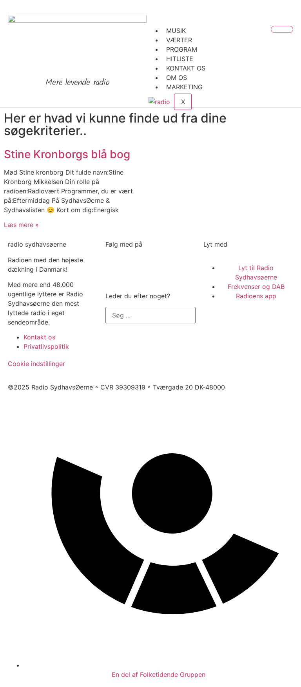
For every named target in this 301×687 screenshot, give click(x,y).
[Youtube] (137, 265)
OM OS (176, 77)
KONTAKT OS (185, 68)
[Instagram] (158, 265)
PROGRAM (181, 49)
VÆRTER (179, 40)
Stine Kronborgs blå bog (67, 154)
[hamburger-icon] (282, 29)
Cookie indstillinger (36, 364)
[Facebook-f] (115, 265)
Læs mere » (21, 225)
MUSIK (176, 30)
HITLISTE (179, 59)
